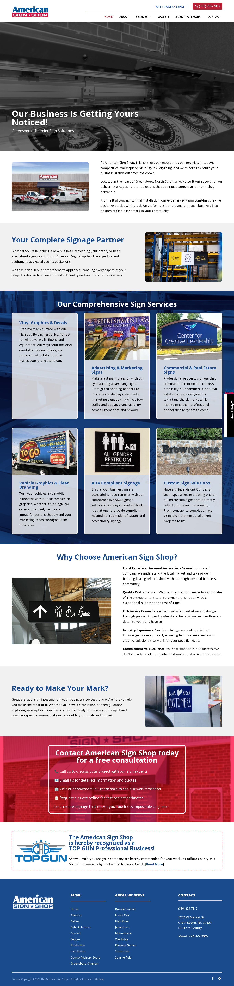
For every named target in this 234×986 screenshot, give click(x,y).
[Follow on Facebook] (212, 978)
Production (78, 945)
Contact (214, 17)
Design (75, 939)
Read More (154, 864)
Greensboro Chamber (85, 963)
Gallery (163, 17)
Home (108, 17)
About (124, 17)
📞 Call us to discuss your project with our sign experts (100, 771)
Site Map (99, 979)
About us (76, 915)
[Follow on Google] (219, 978)
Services (141, 17)
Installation (78, 951)
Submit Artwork (188, 17)
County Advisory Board (85, 957)
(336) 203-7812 (209, 6)
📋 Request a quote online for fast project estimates (99, 797)
